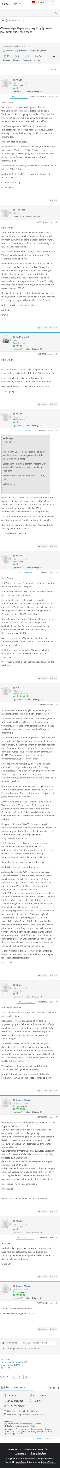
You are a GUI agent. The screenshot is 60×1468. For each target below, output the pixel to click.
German (39, 2)
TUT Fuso (20, 209)
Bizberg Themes (48, 1462)
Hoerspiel (35, 1411)
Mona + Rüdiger (28, 50)
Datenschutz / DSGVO (10, 1365)
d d (17, 687)
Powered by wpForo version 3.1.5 (47, 1438)
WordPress (21, 1462)
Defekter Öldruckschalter (33, 1414)
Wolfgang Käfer (23, 337)
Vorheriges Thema (14, 1348)
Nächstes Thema (33, 1348)
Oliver (19, 79)
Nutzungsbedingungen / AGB (13, 1362)
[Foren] (3, 20)
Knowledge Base (38, 1453)
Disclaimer (5, 1359)
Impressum (5, 1367)
